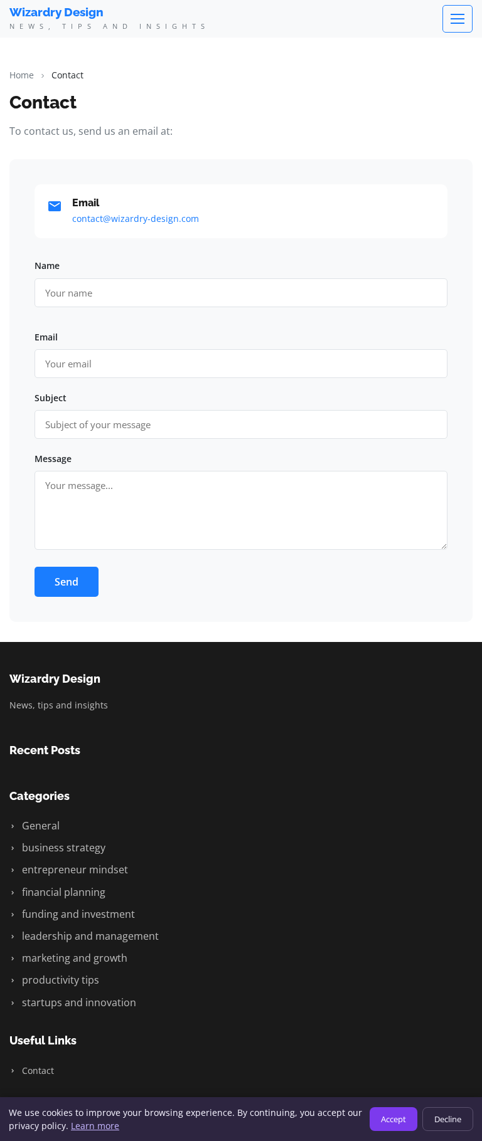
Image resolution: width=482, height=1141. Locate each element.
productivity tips (59, 980)
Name (47, 265)
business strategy (62, 847)
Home (21, 75)
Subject (51, 398)
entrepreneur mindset (73, 869)
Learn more (95, 1126)
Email (46, 337)
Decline (447, 1119)
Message (53, 459)
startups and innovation (77, 1002)
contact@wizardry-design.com (135, 218)
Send (66, 582)
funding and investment (77, 914)
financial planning (62, 892)
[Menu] (457, 19)
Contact (36, 1070)
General (39, 826)
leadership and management (89, 936)
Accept (393, 1119)
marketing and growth (73, 958)
